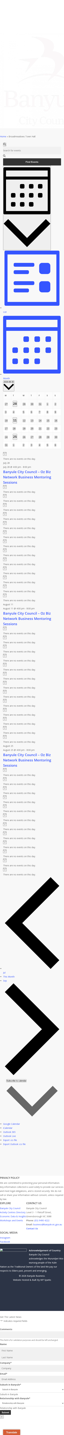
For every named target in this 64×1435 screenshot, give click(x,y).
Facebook (5, 1241)
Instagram (5, 1237)
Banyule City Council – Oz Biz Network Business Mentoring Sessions (27, 477)
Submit (5, 1412)
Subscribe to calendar (16, 1081)
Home (3, 136)
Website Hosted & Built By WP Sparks (32, 1279)
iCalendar (7, 1127)
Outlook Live (9, 1136)
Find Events (32, 162)
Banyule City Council (10, 1208)
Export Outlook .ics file (14, 1144)
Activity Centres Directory (12, 1212)
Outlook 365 (9, 1132)
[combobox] (9, 1394)
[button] (32, 1313)
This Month (9, 976)
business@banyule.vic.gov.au (47, 1224)
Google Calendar (11, 1123)
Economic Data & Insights (13, 1216)
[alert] (32, 456)
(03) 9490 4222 (41, 1220)
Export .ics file (10, 1140)
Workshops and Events (11, 1220)
